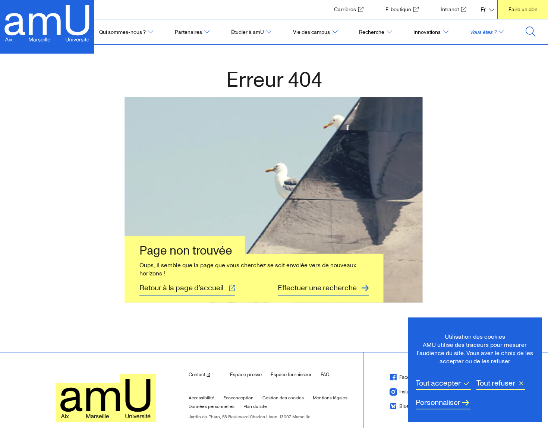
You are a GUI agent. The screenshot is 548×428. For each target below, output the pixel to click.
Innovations (427, 32)
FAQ (325, 374)
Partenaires (188, 32)
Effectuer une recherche (317, 288)
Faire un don (523, 9)
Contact (206, 374)
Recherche (371, 32)
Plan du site (255, 406)
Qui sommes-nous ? (122, 32)
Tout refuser (495, 383)
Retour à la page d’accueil (181, 288)
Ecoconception (238, 398)
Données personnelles (211, 406)
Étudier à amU (247, 32)
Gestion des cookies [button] (283, 398)
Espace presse (246, 374)
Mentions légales (330, 398)
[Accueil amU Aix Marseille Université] (47, 22)
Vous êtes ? (483, 32)
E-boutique (404, 9)
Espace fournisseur (291, 374)
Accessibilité (201, 398)
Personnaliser (438, 402)
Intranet (456, 9)
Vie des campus (311, 32)
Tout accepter (438, 383)
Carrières (351, 9)
